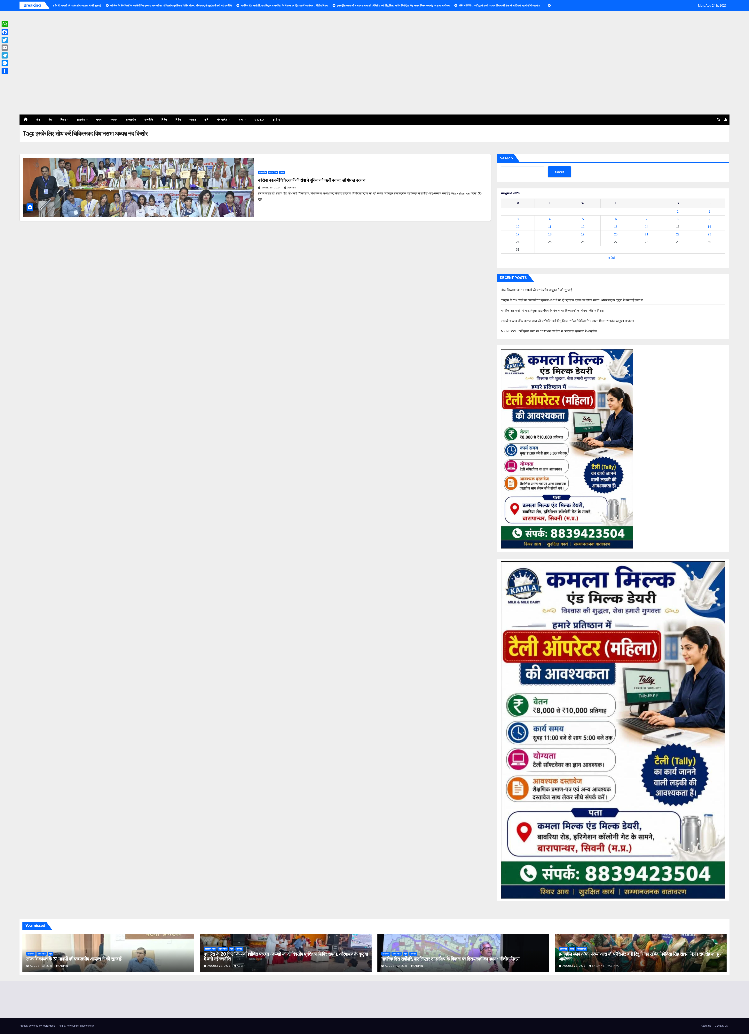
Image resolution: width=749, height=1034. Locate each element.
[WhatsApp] (5, 24)
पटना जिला (273, 172)
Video (259, 119)
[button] (718, 119)
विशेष (178, 119)
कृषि (206, 119)
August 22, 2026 (574, 966)
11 (549, 226)
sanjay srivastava (605, 966)
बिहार (63, 119)
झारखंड (81, 119)
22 (678, 234)
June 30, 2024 (271, 187)
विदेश (164, 119)
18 (550, 234)
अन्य (241, 119)
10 (517, 226)
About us (706, 1025)
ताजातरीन (131, 119)
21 (646, 234)
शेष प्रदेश (222, 119)
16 (709, 226)
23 (709, 234)
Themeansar (87, 1025)
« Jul (611, 257)
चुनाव (99, 119)
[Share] (5, 71)
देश (50, 119)
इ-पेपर (276, 119)
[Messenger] (5, 63)
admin (291, 187)
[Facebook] (5, 32)
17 (517, 234)
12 (583, 226)
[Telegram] (5, 55)
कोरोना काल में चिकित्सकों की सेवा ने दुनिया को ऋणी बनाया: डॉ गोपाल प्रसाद (311, 180)
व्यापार (192, 119)
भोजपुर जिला (581, 949)
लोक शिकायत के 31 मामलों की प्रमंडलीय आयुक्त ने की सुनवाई (536, 290)
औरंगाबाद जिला (210, 949)
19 (583, 234)
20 (616, 234)
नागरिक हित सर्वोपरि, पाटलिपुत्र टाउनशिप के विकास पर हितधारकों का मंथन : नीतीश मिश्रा (552, 310)
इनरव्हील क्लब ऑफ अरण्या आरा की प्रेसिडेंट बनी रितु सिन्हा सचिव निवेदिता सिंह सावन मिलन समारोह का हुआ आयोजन (567, 321)
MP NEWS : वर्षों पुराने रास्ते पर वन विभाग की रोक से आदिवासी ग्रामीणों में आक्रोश (549, 331)
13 (616, 226)
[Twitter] (5, 40)
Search (506, 158)
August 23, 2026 (41, 966)
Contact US (721, 1025)
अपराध (113, 119)
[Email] (5, 47)
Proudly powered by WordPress (38, 1025)
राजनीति (149, 119)
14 (646, 226)
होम (38, 119)
